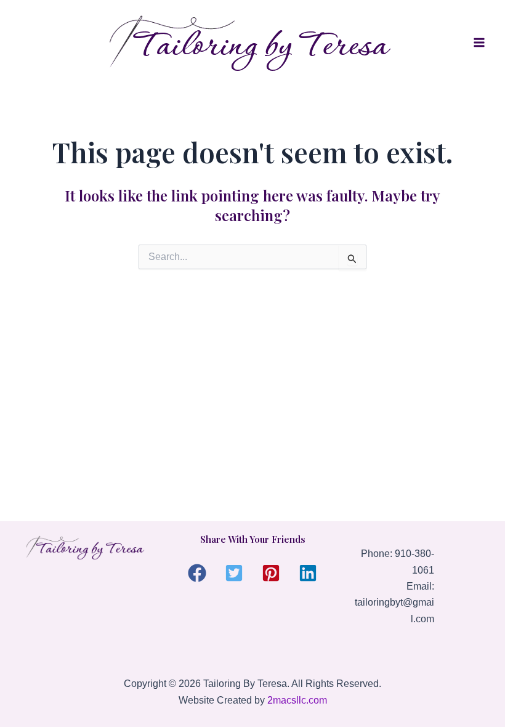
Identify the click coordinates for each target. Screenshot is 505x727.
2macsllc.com (297, 700)
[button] (197, 573)
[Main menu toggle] (479, 42)
